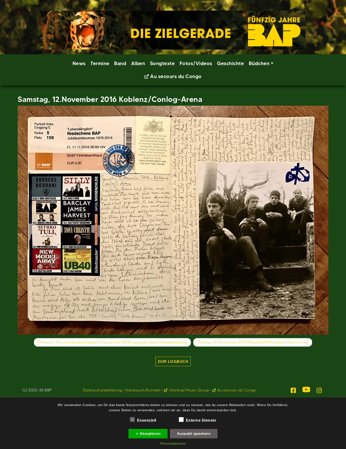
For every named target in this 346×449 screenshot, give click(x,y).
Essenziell (146, 420)
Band (120, 63)
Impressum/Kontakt (143, 390)
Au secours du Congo (176, 76)
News (79, 63)
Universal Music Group (189, 390)
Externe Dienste (201, 420)
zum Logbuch (173, 361)
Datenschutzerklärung (102, 390)
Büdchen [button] (259, 63)
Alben (138, 63)
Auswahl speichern (194, 434)
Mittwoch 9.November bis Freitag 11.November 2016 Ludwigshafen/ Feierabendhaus (112, 342)
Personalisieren (173, 443)
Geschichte (230, 63)
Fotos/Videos (196, 63)
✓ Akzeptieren (148, 434)
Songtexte (162, 63)
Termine (99, 63)
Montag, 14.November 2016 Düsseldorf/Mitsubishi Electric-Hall (253, 342)
